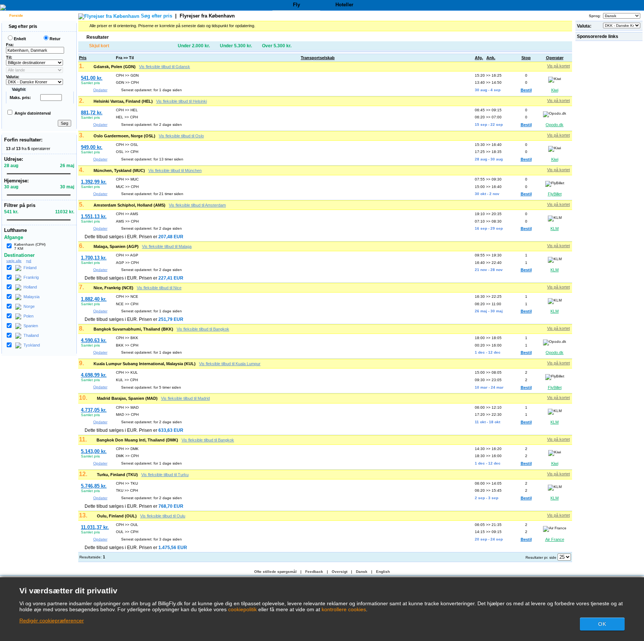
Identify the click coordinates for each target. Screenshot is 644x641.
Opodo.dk (555, 124)
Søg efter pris (22, 26)
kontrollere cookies (344, 609)
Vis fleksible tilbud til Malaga (167, 246)
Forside (15, 15)
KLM (554, 228)
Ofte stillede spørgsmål (275, 572)
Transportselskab (318, 57)
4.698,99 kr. (94, 375)
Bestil (526, 90)
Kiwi (554, 90)
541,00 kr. (91, 78)
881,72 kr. (91, 112)
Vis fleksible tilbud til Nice (159, 288)
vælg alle (14, 261)
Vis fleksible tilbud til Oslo (181, 136)
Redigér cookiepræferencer (51, 621)
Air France (554, 539)
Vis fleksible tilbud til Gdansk (164, 66)
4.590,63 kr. (94, 340)
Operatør (555, 57)
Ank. (490, 57)
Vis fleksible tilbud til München (175, 170)
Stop (526, 57)
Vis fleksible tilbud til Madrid (185, 398)
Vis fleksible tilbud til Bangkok (203, 329)
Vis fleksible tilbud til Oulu (162, 516)
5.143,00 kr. (94, 451)
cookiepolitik (242, 609)
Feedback (314, 572)
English (383, 572)
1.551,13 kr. (94, 216)
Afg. (479, 57)
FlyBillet (555, 194)
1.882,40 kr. (94, 299)
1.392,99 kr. (94, 182)
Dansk (361, 572)
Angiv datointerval (33, 113)
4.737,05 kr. (94, 410)
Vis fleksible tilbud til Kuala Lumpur (230, 363)
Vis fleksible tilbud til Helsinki (181, 101)
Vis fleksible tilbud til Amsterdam (197, 205)
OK (602, 624)
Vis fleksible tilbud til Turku (165, 474)
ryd (28, 261)
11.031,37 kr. (95, 527)
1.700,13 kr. (94, 258)
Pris (82, 57)
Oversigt (339, 572)
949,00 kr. (91, 147)
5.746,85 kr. (94, 486)
